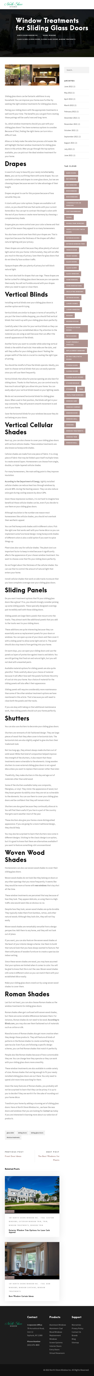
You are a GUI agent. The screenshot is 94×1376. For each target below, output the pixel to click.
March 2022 (69, 105)
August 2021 (69, 143)
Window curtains (27, 1287)
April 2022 (68, 99)
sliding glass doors (49, 39)
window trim (36, 1225)
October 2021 (70, 130)
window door (72, 413)
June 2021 (68, 155)
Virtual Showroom (57, 1353)
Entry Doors (54, 1349)
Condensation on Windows (73, 204)
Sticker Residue (72, 383)
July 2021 (68, 149)
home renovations (74, 286)
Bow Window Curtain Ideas (21, 1296)
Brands (75, 1335)
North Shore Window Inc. (27, 35)
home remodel (72, 280)
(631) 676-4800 (33, 1345)
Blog (74, 1339)
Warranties (76, 1325)
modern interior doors (73, 329)
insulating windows (74, 291)
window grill (71, 419)
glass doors (71, 262)
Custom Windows (73, 211)
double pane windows (75, 223)
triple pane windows (75, 395)
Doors (45, 35)
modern (69, 315)
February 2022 (70, 111)
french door (71, 250)
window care (71, 401)
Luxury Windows (73, 309)
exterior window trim (30, 1221)
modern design (72, 321)
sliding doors (34, 39)
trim (45, 1221)
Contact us (48, 1111)
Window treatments (67, 39)
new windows (41, 885)
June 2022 (68, 86)
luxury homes (72, 303)
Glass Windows (72, 274)
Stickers (70, 389)
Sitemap (75, 1342)
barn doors (71, 173)
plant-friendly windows (72, 343)
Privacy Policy (77, 1328)
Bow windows (72, 197)
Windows (52, 35)
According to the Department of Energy (22, 481)
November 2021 (70, 124)
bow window (71, 191)
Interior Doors (72, 298)
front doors (71, 256)
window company (73, 407)
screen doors (72, 365)
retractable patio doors (74, 358)
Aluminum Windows (57, 1325)
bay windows (71, 185)
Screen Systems (56, 1342)
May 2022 (68, 92)
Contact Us (76, 1332)
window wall (71, 443)
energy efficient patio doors (75, 230)
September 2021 (71, 136)
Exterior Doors (72, 238)
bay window (71, 179)
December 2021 (70, 118)
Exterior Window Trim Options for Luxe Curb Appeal (29, 1231)
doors (69, 217)
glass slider (22, 39)
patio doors (71, 336)
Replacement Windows (75, 351)
